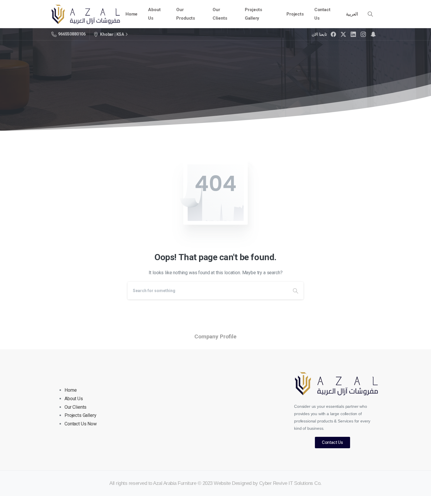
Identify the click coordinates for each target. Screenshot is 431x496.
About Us (74, 398)
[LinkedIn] (353, 34)
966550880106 (72, 34)
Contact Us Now (81, 424)
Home (71, 390)
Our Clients (75, 407)
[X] (343, 34)
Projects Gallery (80, 415)
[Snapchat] (373, 34)
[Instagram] (363, 34)
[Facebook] (333, 34)
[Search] (370, 14)
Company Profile (215, 336)
